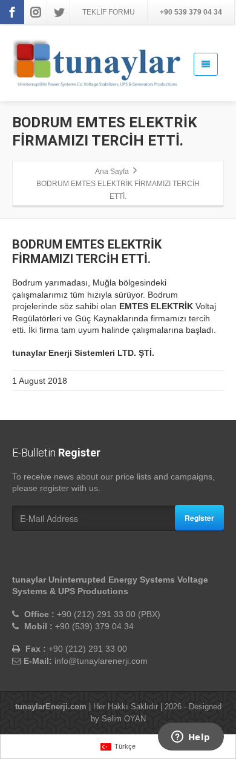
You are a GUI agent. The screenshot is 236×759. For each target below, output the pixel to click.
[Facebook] (12, 12)
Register (199, 517)
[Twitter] (59, 12)
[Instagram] (36, 12)
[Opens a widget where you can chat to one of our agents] (190, 738)
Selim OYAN (124, 718)
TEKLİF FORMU (108, 12)
